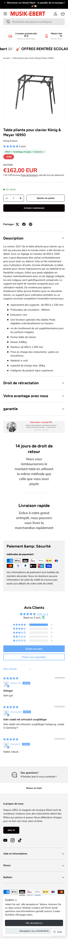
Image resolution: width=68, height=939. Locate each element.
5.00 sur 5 (42, 614)
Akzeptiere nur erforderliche (34, 930)
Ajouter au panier (46, 198)
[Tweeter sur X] (17, 224)
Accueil (6, 58)
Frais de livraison (29, 175)
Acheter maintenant (34, 208)
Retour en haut (34, 788)
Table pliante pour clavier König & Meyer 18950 (33, 58)
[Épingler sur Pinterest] (30, 224)
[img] (10, 678)
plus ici (11, 830)
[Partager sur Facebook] (24, 224)
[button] (62, 13)
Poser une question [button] (34, 657)
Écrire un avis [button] (34, 648)
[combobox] (34, 21)
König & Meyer (10, 140)
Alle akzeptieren (34, 922)
